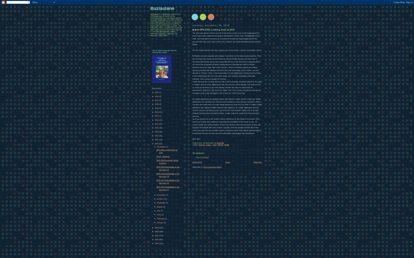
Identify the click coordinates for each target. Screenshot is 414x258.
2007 (157, 236)
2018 (157, 112)
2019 (157, 108)
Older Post (258, 162)
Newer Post (197, 162)
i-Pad (214, 145)
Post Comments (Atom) (212, 167)
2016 (157, 120)
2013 (157, 132)
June (159, 215)
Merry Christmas (163, 157)
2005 (157, 243)
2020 (157, 104)
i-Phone (220, 145)
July (159, 211)
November (161, 195)
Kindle (226, 145)
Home (227, 162)
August (160, 207)
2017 (157, 116)
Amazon (201, 145)
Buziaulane (162, 8)
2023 (157, 92)
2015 (157, 124)
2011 (157, 140)
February (161, 219)
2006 (157, 239)
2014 (157, 128)
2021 (157, 100)
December (161, 147)
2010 (157, 144)
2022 (157, 96)
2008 (157, 232)
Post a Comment (202, 157)
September (161, 203)
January (160, 222)
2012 (157, 136)
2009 (157, 228)
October (160, 199)
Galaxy (208, 145)
